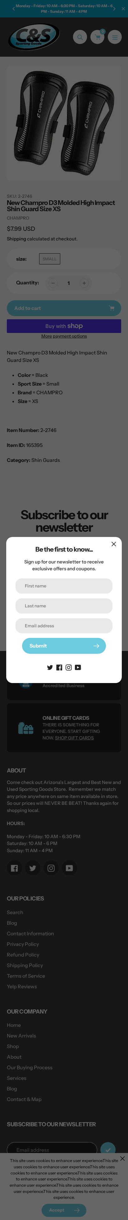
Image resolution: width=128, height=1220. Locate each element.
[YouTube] (78, 667)
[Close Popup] (114, 544)
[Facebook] (59, 667)
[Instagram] (69, 667)
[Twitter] (50, 667)
